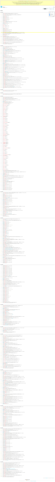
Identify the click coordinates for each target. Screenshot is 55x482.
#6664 (3, 63)
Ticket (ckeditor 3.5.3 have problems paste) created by (8, 388)
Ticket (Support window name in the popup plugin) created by (9, 362)
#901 (12, 318)
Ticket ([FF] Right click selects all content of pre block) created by (10, 399)
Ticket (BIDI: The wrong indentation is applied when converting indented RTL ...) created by (13, 251)
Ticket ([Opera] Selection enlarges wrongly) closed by (11, 68)
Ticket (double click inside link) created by (7, 43)
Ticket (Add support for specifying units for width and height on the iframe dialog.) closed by (12, 459)
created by (5, 134)
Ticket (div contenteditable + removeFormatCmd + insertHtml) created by (10, 458)
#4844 (3, 257)
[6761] (5, 100)
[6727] (4, 230)
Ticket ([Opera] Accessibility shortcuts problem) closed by (11, 60)
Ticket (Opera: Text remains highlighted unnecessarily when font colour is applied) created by (13, 377)
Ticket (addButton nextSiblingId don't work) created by (8, 258)
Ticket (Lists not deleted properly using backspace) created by (10, 283)
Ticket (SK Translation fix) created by (6, 280)
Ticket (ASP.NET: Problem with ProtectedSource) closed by (9, 343)
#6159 (5, 444)
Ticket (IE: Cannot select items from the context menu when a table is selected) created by (13, 455)
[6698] (5, 307)
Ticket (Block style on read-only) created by (7, 178)
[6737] (11, 213)
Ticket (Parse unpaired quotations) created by (7, 181)
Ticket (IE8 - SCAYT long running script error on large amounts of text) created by (11, 336)
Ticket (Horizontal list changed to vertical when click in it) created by (9, 13)
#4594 (5, 440)
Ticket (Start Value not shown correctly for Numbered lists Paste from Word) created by (12, 451)
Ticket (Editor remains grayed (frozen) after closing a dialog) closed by (11, 396)
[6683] (5, 379)
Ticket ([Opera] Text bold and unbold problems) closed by (11, 61)
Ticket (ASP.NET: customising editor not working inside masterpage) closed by (11, 366)
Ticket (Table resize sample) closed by (9, 276)
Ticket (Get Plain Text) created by (7, 446)
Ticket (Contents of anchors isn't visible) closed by (8, 53)
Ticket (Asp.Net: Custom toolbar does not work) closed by (9, 284)
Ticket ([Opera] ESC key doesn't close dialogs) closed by (11, 57)
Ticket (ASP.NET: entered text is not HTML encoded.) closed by (9, 430)
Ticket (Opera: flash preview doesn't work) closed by (11, 83)
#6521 (3, 278)
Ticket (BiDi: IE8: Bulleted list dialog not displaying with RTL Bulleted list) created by (12, 438)
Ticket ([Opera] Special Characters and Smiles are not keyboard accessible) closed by (11, 80)
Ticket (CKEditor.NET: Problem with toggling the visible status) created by (10, 247)
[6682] (5, 386)
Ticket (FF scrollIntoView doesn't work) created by (8, 324)
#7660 (3, 223)
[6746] (5, 201)
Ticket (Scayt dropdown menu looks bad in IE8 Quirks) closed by (9, 473)
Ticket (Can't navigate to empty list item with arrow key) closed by (9, 469)
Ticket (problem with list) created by (7, 102)
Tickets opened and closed (51, 14)
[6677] (5, 408)
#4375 (5, 449)
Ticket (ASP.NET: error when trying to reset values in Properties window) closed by (11, 344)
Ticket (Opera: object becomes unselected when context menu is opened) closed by (14, 79)
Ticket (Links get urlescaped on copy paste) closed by (9, 36)
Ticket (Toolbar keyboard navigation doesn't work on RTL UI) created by (12, 210)
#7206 (6, 419)
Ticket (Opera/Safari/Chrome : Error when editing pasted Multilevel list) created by (11, 243)
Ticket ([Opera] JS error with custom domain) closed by (11, 87)
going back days (51, 12)
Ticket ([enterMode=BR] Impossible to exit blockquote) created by (10, 170)
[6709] (5, 286)
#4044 (13, 86)
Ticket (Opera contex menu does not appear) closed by (11, 76)
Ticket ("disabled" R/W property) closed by (9, 21)
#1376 (3, 23)
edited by (5, 25)
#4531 (5, 67)
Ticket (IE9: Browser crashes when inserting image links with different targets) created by (12, 316)
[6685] (5, 371)
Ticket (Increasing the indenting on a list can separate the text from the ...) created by (12, 305)
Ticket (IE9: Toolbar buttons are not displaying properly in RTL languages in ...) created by (12, 239)
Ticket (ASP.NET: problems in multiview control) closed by (9, 340)
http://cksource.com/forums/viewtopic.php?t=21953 (8, 249)
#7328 (7, 311)
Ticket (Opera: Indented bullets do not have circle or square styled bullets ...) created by (12, 376)
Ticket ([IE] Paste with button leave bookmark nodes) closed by (9, 434)
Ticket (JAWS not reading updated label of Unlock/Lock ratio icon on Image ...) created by (12, 465)
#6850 (3, 238)
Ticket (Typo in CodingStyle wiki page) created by (8, 49)
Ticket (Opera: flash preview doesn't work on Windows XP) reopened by (12, 32)
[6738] (5, 219)
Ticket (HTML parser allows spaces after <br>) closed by (8, 214)
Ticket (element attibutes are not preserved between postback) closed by (10, 309)
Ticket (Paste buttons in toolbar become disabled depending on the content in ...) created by (13, 206)
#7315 (7, 180)
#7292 (3, 342)
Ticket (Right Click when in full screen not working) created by (9, 302)
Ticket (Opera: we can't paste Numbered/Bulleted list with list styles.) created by (11, 425)
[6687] (5, 353)
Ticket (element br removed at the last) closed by (7, 367)
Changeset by (5, 17)
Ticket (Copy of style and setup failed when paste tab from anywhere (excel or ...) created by (12, 39)
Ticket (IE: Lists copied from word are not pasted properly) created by (10, 348)
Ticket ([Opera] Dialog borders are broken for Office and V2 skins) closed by (13, 64)
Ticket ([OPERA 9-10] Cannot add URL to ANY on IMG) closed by (12, 84)
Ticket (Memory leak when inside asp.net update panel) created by (9, 98)
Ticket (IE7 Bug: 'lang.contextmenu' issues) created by (9, 90)
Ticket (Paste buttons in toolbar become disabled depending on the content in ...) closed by (13, 192)
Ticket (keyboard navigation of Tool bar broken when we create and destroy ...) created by (12, 424)
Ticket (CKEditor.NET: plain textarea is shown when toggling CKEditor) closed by (11, 220)
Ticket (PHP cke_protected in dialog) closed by (7, 476)
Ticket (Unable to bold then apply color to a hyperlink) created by (9, 384)
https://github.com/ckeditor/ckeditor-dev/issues (25, 4)
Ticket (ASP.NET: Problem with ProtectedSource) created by (9, 347)
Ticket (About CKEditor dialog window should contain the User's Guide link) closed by (12, 236)
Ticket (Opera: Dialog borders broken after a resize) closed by (12, 72)
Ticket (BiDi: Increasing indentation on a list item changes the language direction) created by (13, 472)
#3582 (3, 55)
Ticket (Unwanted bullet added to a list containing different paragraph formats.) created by (12, 351)
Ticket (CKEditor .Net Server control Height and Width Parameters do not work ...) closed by (11, 355)
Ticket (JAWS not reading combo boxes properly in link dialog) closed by (10, 359)
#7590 (3, 346)
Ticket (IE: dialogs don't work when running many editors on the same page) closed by (13, 255)
